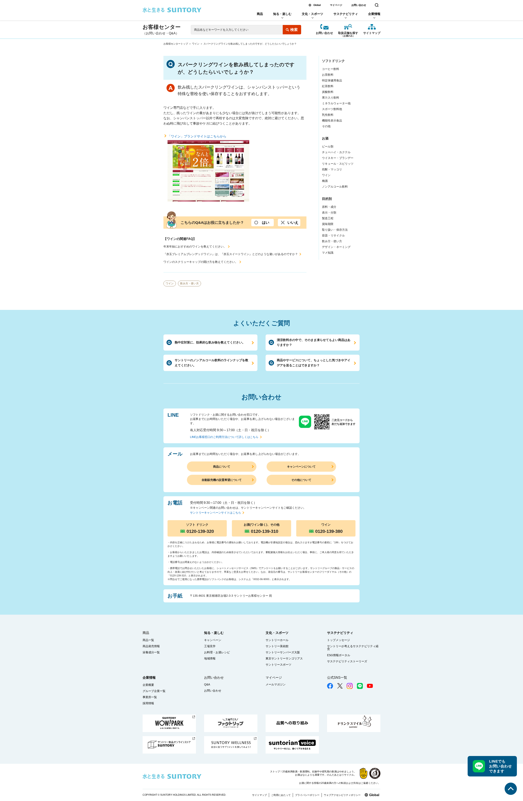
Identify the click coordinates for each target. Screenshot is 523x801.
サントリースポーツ (278, 664)
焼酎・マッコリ (332, 169)
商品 (260, 14)
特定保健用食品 (332, 80)
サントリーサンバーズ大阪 (283, 652)
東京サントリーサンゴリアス (284, 658)
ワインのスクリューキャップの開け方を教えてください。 (200, 261)
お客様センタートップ (175, 43)
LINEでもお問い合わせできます (500, 766)
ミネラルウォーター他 (336, 103)
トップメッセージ (338, 640)
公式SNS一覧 (337, 677)
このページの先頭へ (511, 789)
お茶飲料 (327, 74)
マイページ (336, 5)
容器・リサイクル (333, 235)
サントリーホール (277, 640)
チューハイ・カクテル (336, 152)
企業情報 (374, 14)
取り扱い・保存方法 (335, 229)
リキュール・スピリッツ (337, 163)
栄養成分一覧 (151, 652)
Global (317, 5)
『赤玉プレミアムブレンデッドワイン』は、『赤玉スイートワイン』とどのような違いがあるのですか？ (230, 254)
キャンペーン (212, 640)
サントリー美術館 (277, 646)
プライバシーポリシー (307, 795)
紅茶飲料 (327, 86)
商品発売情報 (151, 646)
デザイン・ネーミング (336, 247)
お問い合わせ (358, 5)
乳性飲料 (327, 114)
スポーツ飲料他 (332, 109)
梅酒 (325, 180)
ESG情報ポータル (338, 655)
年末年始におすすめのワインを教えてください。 (194, 246)
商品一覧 (148, 640)
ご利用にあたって (281, 795)
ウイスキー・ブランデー (337, 158)
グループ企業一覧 (154, 691)
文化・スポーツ (312, 14)
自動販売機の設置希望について (222, 480)
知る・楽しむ (282, 14)
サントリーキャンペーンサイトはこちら (215, 512)
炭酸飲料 (327, 91)
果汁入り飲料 (330, 97)
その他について (301, 480)
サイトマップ (371, 33)
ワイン (195, 43)
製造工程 (327, 218)
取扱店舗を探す (348, 33)
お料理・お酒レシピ (217, 652)
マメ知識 (327, 252)
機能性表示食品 (332, 120)
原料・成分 (329, 206)
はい (265, 222)
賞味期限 (327, 224)
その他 (326, 126)
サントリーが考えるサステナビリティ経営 (353, 648)
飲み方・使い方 (189, 283)
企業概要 (148, 684)
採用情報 (148, 703)
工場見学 (210, 646)
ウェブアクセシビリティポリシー (342, 795)
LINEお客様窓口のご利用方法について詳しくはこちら (224, 437)
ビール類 (327, 146)
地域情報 (210, 658)
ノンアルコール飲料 (335, 186)
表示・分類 (329, 212)
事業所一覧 (150, 697)
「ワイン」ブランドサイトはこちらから (197, 136)
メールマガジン (276, 684)
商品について (221, 466)
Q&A (207, 684)
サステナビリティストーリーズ (347, 661)
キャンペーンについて (301, 466)
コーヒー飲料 (330, 69)
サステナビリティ (345, 14)
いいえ (292, 222)
